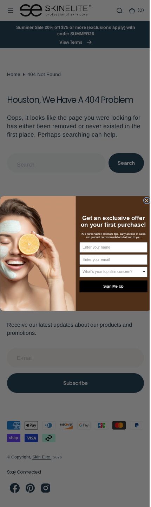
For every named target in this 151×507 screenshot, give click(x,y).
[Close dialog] (144, 201)
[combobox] (109, 272)
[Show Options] (141, 272)
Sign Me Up (110, 286)
